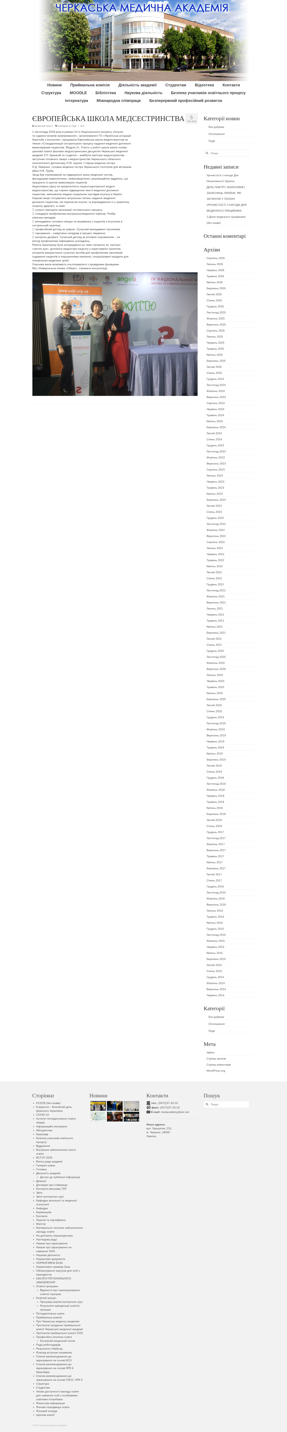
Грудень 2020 (215, 650)
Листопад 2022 (216, 523)
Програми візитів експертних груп (61, 1301)
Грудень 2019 (215, 717)
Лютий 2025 (214, 366)
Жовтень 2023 (216, 457)
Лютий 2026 (214, 294)
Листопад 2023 (216, 451)
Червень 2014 (215, 995)
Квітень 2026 (215, 282)
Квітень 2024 (215, 421)
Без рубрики (216, 126)
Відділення (43, 1145)
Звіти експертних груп (50, 1196)
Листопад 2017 (216, 838)
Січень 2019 (214, 771)
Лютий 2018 (214, 820)
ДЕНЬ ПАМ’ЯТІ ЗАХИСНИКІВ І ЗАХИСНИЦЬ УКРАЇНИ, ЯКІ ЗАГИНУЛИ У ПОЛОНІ (226, 193)
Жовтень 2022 (216, 530)
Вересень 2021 (216, 602)
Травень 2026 (215, 276)
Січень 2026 (214, 300)
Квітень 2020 (215, 693)
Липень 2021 (215, 608)
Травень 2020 (215, 687)
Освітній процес (46, 1297)
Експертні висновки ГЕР (51, 1188)
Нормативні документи (50, 1258)
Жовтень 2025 (216, 318)
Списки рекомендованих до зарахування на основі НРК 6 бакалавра (54, 1368)
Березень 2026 (216, 288)
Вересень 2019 (216, 735)
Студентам (43, 1387)
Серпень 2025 (216, 330)
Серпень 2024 (216, 403)
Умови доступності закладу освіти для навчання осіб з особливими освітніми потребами (57, 1395)
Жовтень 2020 (216, 662)
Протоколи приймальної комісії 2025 (59, 1333)
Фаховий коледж (46, 1411)
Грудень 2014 (215, 977)
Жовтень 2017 (216, 844)
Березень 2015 (216, 959)
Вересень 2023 (216, 463)
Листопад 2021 (216, 590)
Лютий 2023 (214, 505)
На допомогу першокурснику (54, 1235)
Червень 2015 (215, 946)
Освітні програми (47, 1286)
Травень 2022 (215, 560)
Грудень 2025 (215, 306)
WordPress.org (216, 1070)
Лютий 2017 (214, 874)
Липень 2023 (215, 475)
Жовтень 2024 (216, 391)
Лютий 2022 (214, 572)
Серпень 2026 (216, 258)
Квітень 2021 (215, 626)
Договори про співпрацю (52, 1184)
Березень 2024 (216, 427)
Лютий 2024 (214, 433)
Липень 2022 (215, 548)
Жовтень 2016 (216, 898)
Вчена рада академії (49, 1161)
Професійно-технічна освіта (54, 1336)
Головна (41, 1169)
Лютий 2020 (214, 705)
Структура (42, 1383)
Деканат (41, 1181)
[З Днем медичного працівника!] (97, 1117)
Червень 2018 (215, 795)
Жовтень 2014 (216, 983)
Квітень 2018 (215, 807)
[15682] (114, 1117)
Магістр (41, 1223)
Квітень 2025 (215, 354)
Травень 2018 (215, 801)
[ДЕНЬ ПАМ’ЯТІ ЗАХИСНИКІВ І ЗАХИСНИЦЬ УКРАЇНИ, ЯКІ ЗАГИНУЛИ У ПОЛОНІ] (114, 1106)
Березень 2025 (216, 360)
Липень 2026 (215, 264)
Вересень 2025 (216, 324)
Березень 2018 (216, 814)
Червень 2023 (215, 481)
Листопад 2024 (216, 385)
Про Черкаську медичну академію (57, 1321)
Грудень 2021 (215, 584)
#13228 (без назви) (48, 1103)
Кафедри (42, 1208)
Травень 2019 (215, 747)
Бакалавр (42, 1134)
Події (74, 126)
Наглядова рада (46, 1239)
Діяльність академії (48, 1173)
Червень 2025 (215, 342)
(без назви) (214, 222)
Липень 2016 (215, 910)
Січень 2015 (214, 971)
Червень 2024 (215, 409)
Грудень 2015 (215, 928)
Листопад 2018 (216, 783)
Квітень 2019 (215, 753)
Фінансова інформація (50, 1403)
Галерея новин (45, 1165)
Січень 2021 (214, 644)
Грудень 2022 (215, 517)
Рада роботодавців (48, 1344)
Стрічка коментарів (219, 1064)
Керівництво (44, 1212)
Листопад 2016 (216, 892)
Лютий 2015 (214, 965)
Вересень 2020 (216, 668)
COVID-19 (42, 1114)
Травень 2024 (215, 415)
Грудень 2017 (215, 832)
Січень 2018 (214, 826)
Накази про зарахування (52, 1243)
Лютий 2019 (214, 765)
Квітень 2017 (215, 862)
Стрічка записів (216, 1058)
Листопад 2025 (216, 312)
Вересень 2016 (216, 904)
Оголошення (217, 133)
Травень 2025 (215, 348)
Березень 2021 (216, 632)
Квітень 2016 (215, 922)
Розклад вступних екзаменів (54, 1352)
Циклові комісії (45, 1414)
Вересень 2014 (216, 989)
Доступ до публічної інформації (60, 1177)
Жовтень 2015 (216, 940)
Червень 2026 (215, 270)
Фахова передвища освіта (53, 1407)
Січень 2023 (214, 511)
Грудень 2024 (215, 378)
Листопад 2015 (216, 934)
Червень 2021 (215, 614)
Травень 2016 (215, 916)
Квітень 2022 (215, 566)
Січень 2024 (214, 439)
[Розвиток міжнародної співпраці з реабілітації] (131, 1117)
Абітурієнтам (44, 1130)
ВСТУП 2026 (44, 1157)
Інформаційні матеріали (51, 1126)
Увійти (210, 1052)
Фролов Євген (45, 126)
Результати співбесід (49, 1348)
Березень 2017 (216, 868)
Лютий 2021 (214, 638)
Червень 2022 (215, 554)
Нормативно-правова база (53, 1266)
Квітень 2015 (215, 952)
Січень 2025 (214, 372)
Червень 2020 (215, 681)
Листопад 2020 (216, 656)
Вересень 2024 (216, 397)
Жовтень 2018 (216, 789)
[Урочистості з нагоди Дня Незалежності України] (97, 1106)
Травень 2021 (215, 620)
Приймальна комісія (49, 1317)
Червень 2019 (215, 741)
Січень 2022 (214, 578)
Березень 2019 (216, 759)
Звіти (39, 1192)
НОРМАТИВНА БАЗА (49, 1262)
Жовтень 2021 (216, 596)
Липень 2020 (215, 675)
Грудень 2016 (215, 886)
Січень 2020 (214, 711)
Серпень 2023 (216, 469)
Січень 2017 (214, 880)
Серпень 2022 (216, 542)
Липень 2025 (215, 336)
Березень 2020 (216, 699)
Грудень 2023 (215, 445)
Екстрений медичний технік (57, 1340)
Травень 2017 (215, 856)
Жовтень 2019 (216, 729)
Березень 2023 (216, 499)
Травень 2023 (215, 487)
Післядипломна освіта (50, 1313)
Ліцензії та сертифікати (51, 1219)
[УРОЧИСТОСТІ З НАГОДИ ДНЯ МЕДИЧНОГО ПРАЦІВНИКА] (131, 1106)
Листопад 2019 (216, 723)
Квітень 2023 (215, 493)
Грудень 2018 (215, 777)
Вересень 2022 (216, 536)
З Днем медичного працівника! (226, 216)
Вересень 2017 (216, 850)
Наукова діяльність (48, 1255)
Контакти (41, 1216)
